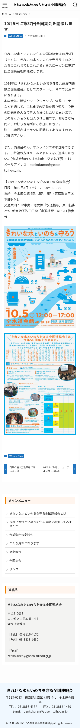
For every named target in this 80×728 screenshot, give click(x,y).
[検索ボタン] (75, 5)
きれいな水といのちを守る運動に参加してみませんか (40, 524)
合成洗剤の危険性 (21, 534)
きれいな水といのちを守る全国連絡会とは (37, 513)
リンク (13, 569)
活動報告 (15, 552)
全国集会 (15, 560)
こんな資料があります (24, 543)
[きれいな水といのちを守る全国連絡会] (40, 5)
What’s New (15, 36)
